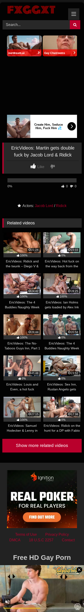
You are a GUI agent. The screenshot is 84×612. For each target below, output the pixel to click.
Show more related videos (42, 445)
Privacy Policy (57, 534)
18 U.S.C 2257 (41, 540)
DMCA (15, 540)
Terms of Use (26, 534)
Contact (68, 540)
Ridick (61, 206)
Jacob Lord (44, 206)
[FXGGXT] (34, 10)
